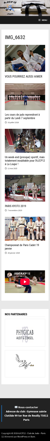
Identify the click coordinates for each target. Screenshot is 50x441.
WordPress (22, 436)
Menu (44, 20)
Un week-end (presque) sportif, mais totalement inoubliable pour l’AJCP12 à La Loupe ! (25, 160)
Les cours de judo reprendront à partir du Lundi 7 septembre (22, 116)
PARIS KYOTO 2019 (15, 206)
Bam (33, 436)
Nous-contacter (28, 407)
